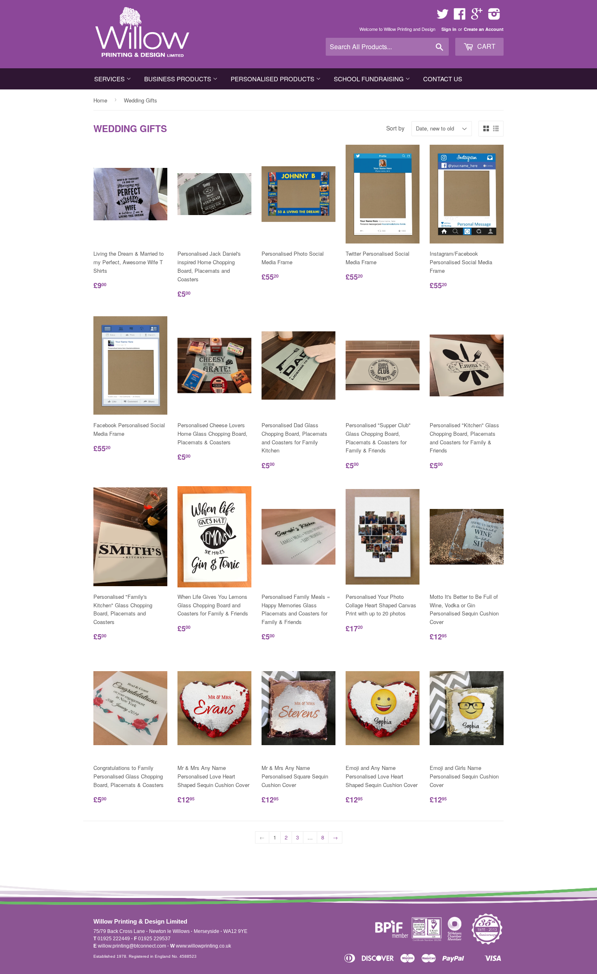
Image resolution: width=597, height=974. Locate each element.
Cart (485, 46)
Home (100, 100)
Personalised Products (273, 78)
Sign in (448, 29)
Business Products (178, 78)
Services (110, 78)
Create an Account (484, 29)
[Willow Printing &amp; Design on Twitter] (443, 16)
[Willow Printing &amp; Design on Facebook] (460, 16)
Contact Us (442, 78)
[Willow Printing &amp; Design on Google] (477, 16)
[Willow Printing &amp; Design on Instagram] (494, 16)
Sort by (395, 128)
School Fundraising (369, 78)
